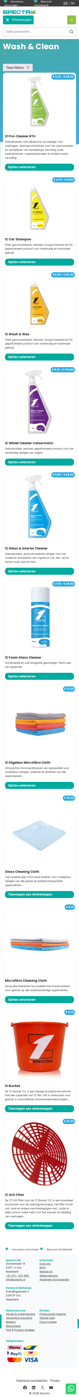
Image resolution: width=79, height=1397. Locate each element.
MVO (43, 1267)
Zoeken (71, 31)
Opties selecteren (22, 167)
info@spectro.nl (15, 1279)
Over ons (45, 1263)
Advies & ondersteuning (20, 1314)
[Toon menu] (71, 19)
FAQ (8, 1329)
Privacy (55, 1380)
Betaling (11, 1321)
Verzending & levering (19, 1317)
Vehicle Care (47, 1317)
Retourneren (13, 1326)
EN (66, 3)
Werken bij (46, 1271)
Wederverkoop (49, 1275)
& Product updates (23, 1329)
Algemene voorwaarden (31, 1380)
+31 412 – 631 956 (18, 1275)
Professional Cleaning (53, 1314)
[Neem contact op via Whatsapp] (71, 1389)
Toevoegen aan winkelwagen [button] (30, 894)
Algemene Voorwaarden (54, 1279)
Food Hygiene (48, 1321)
